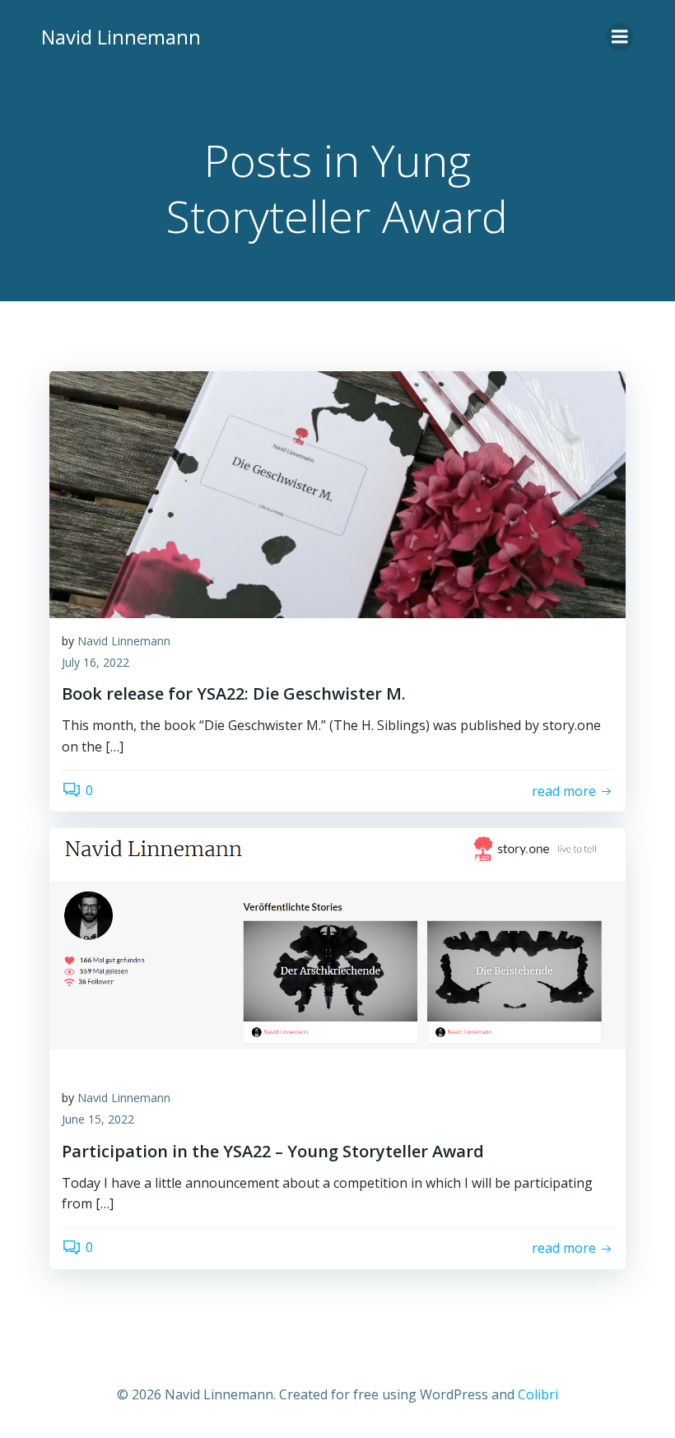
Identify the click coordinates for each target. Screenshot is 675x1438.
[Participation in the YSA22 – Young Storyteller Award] (337, 951)
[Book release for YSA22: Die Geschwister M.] (337, 493)
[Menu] (620, 37)
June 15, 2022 (98, 1119)
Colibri (538, 1394)
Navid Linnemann (123, 641)
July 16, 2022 (95, 662)
